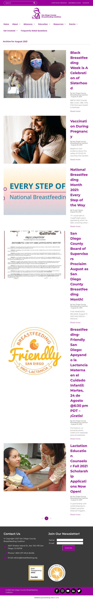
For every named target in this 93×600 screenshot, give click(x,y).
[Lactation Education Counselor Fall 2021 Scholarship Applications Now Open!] (35, 467)
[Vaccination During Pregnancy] (35, 140)
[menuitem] (6, 24)
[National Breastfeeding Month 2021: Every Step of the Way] (35, 191)
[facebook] (56, 591)
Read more (75, 111)
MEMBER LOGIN (75, 3)
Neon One (55, 598)
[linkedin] (73, 591)
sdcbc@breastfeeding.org (25, 558)
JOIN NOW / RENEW (59, 3)
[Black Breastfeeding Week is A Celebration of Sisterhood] (35, 74)
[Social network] (79, 591)
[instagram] (62, 591)
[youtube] (67, 591)
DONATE (86, 3)
